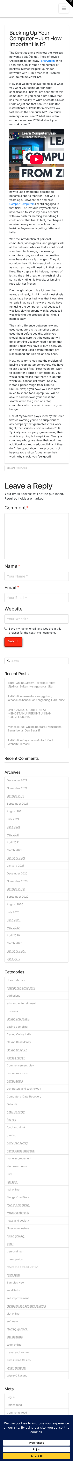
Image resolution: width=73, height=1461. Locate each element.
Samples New (15, 1282)
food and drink (16, 1127)
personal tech (15, 1251)
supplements (15, 1336)
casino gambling (17, 1026)
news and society (18, 1220)
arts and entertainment (21, 1003)
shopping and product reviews (26, 1305)
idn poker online (17, 1166)
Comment (16, 508)
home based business (20, 1150)
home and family (17, 1143)
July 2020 (13, 912)
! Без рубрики (16, 980)
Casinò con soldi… (18, 1019)
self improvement (18, 1298)
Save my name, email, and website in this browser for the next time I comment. (35, 630)
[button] (64, 8)
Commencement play (20, 1065)
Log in (11, 1397)
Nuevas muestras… (19, 1228)
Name (12, 566)
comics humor (16, 1057)
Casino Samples (17, 1050)
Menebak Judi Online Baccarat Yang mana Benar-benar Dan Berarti (35, 728)
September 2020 (17, 896)
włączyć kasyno (17, 1375)
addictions (13, 995)
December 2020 (17, 873)
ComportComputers (21, 203)
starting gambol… (18, 1329)
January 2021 (15, 865)
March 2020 (14, 943)
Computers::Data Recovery (24, 1096)
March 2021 (14, 850)
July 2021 (13, 819)
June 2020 (13, 920)
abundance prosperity (21, 987)
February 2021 (16, 857)
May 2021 (13, 834)
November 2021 (17, 788)
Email (11, 587)
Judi (9, 1174)
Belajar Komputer (17, 468)
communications (17, 1073)
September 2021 (17, 803)
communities (15, 1080)
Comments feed (17, 1412)
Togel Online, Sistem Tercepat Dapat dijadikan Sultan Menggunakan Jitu (31, 684)
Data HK (12, 1104)
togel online (14, 1344)
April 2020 (13, 935)
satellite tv (13, 1290)
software (12, 1321)
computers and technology (24, 1088)
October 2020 (16, 888)
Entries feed (14, 1404)
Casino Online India (19, 1034)
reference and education (22, 1267)
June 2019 (13, 958)
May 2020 (13, 927)
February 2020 (16, 950)
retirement (13, 1274)
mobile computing (18, 1205)
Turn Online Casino (19, 1360)
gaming (11, 1135)
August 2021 (15, 811)
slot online (13, 1313)
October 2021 (15, 795)
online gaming (16, 1236)
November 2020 (17, 881)
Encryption (48, 60)
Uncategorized (16, 1367)
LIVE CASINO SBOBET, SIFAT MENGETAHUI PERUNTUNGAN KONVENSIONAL (29, 713)
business (12, 1011)
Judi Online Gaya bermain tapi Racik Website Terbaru (31, 742)
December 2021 (17, 780)
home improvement (19, 1158)
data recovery (16, 1112)
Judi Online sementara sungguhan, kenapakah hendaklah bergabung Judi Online (36, 698)
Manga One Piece (18, 1197)
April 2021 (13, 842)
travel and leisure (18, 1352)
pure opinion (15, 1259)
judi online (13, 1189)
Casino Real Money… (20, 1042)
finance (11, 1119)
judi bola (12, 1181)
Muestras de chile (18, 1212)
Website (13, 609)
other (10, 1243)
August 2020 (15, 904)
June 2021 (13, 826)
